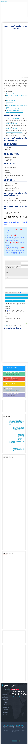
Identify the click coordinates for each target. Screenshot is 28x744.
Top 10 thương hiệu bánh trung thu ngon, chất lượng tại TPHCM (21, 436)
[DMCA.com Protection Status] (16, 741)
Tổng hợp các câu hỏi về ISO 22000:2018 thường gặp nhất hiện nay (18, 449)
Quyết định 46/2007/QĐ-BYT (13, 119)
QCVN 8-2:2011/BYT (11, 123)
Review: (6, 277)
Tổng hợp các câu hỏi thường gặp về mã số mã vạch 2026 (16, 441)
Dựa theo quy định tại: (11, 94)
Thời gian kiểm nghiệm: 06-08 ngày (14, 110)
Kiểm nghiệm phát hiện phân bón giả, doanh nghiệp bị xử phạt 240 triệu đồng (18, 428)
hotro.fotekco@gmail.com (18, 696)
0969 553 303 (19, 691)
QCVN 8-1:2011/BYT (11, 128)
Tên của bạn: (7, 263)
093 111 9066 (19, 694)
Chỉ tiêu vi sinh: (9, 102)
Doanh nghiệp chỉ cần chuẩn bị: (13, 108)
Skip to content (4, 1)
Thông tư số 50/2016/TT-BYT (14, 132)
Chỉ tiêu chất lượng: (10, 100)
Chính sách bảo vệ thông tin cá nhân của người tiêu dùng (14, 725)
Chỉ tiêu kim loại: (10, 104)
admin (5, 325)
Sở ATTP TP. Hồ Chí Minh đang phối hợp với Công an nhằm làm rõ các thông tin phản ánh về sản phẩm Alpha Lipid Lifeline (16, 422)
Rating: (6, 272)
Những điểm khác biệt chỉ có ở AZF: (14, 112)
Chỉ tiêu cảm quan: (10, 99)
